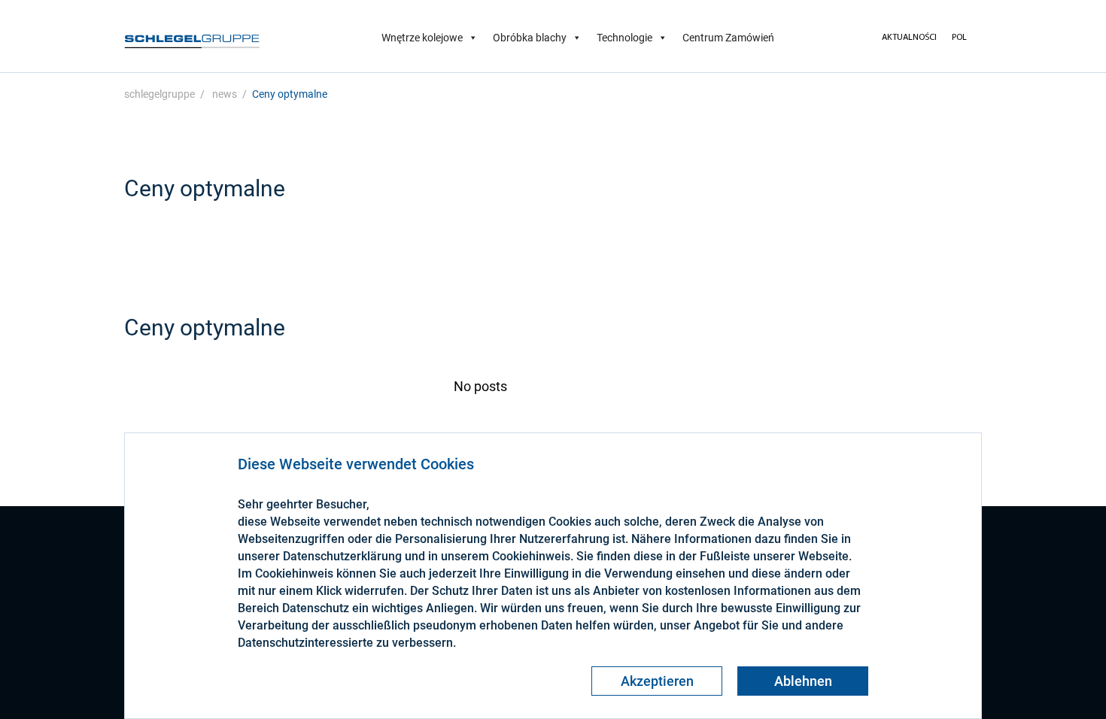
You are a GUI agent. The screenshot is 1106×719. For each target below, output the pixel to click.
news (224, 94)
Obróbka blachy (530, 38)
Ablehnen (803, 681)
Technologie (624, 38)
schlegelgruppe (159, 94)
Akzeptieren (657, 681)
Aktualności (909, 37)
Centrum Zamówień (728, 38)
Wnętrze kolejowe (422, 38)
